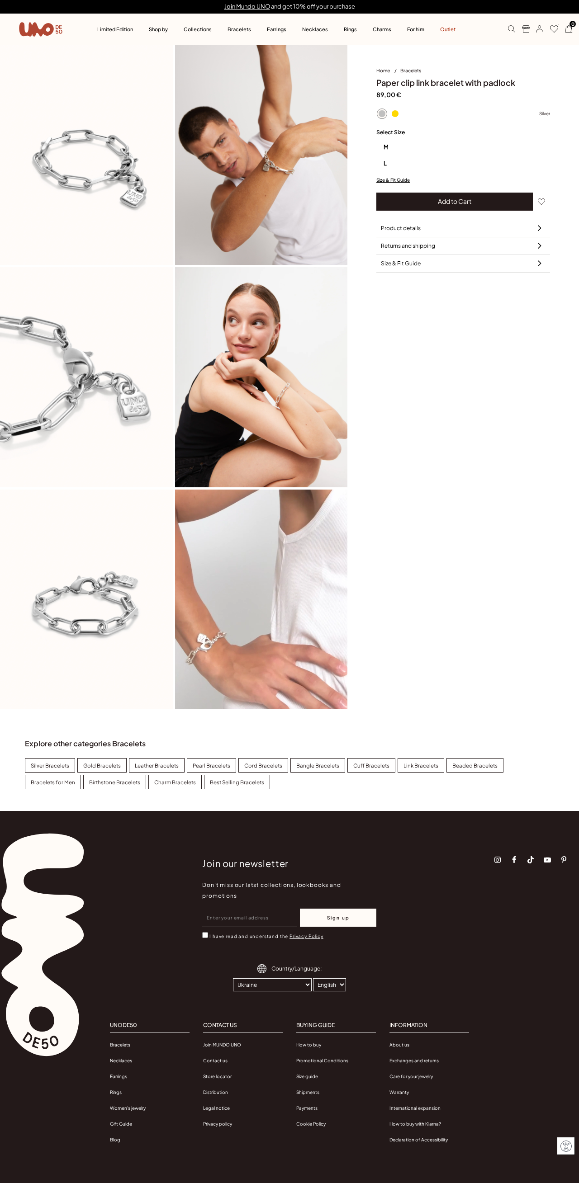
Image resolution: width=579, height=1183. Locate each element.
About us (399, 1044)
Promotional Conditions (322, 1060)
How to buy (308, 1044)
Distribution (215, 1092)
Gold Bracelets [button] (102, 765)
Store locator (217, 1076)
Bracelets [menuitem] (239, 29)
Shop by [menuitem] (158, 29)
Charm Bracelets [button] (175, 782)
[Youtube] (547, 859)
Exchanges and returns (414, 1060)
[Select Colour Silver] (381, 113)
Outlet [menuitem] (448, 29)
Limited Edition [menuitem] (115, 29)
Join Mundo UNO (247, 6)
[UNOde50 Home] (41, 29)
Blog (115, 1139)
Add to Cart (454, 201)
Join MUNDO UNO (222, 1044)
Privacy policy (217, 1123)
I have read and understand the (266, 936)
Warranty (399, 1092)
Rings (116, 1092)
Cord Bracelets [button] (263, 765)
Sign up (338, 917)
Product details (401, 228)
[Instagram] (497, 859)
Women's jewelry (128, 1108)
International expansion (415, 1108)
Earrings (118, 1076)
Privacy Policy (306, 936)
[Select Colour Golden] (394, 113)
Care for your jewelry (411, 1076)
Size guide (307, 1076)
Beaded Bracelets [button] (475, 765)
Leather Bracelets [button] (157, 765)
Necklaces (121, 1060)
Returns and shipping (408, 245)
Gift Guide (121, 1123)
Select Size (390, 132)
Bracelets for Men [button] (53, 782)
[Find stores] (522, 29)
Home (383, 70)
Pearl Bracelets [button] (211, 765)
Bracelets (410, 70)
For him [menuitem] (415, 29)
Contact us (215, 1060)
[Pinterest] (564, 859)
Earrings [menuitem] (276, 29)
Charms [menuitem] (382, 29)
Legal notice (216, 1108)
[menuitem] (388, 72)
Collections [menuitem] (198, 29)
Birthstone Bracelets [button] (114, 782)
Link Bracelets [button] (420, 765)
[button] (536, 29)
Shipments (307, 1092)
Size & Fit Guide (393, 180)
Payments (307, 1108)
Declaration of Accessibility (418, 1139)
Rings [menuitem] (350, 29)
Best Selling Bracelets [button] (237, 782)
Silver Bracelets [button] (50, 765)
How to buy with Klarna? (415, 1123)
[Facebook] (514, 859)
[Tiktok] (530, 859)
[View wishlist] (550, 29)
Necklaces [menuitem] (315, 29)
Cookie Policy (311, 1123)
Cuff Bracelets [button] (371, 765)
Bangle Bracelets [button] (317, 765)
